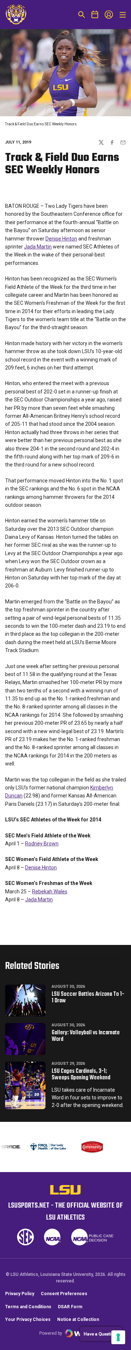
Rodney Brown (42, 843)
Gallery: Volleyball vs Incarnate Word (86, 1036)
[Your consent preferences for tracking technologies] (118, 1337)
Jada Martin (38, 247)
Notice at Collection (78, 1319)
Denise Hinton (61, 239)
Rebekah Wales (49, 891)
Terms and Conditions (28, 1306)
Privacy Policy (19, 1293)
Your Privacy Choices (28, 1319)
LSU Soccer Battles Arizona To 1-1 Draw (88, 998)
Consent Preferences (64, 1293)
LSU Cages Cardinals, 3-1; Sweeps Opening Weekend (81, 1075)
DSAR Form (70, 1306)
